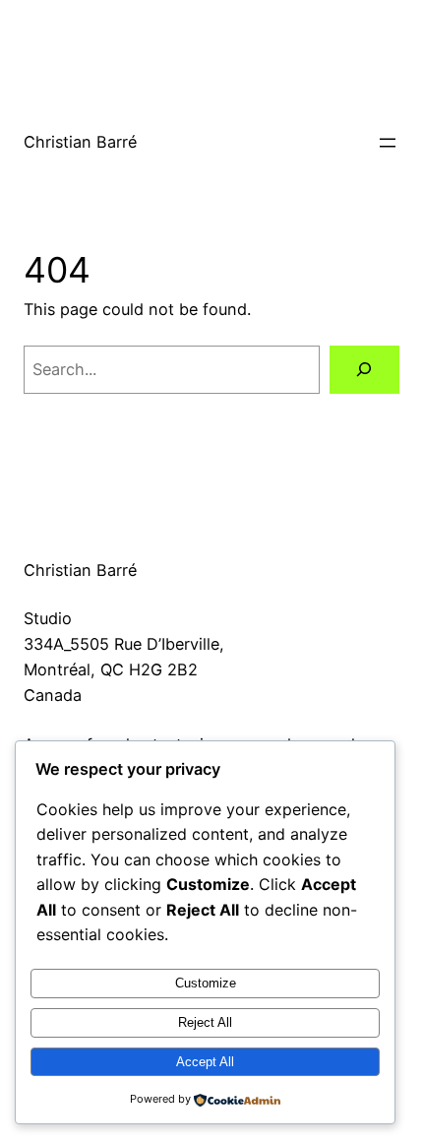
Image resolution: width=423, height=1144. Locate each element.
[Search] (364, 370)
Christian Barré (80, 142)
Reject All (205, 1022)
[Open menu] (387, 143)
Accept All (205, 1061)
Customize (205, 983)
